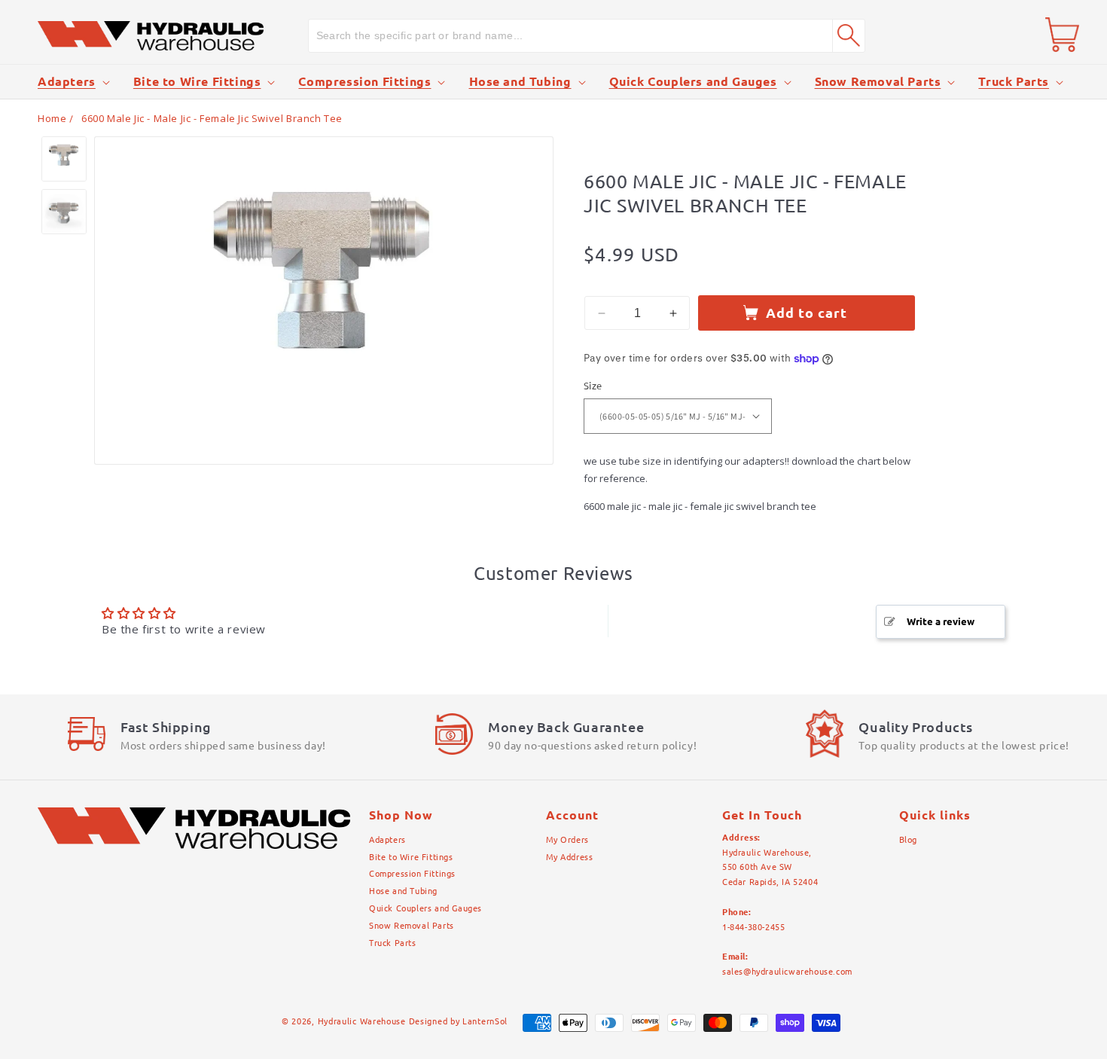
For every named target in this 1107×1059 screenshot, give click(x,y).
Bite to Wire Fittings (197, 81)
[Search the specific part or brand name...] (848, 35)
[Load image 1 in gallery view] (64, 159)
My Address (569, 857)
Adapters (67, 81)
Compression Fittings (364, 81)
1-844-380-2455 (753, 927)
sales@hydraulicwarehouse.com (787, 971)
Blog (908, 839)
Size (593, 385)
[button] (72, 82)
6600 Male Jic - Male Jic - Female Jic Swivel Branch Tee (212, 118)
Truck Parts (1013, 81)
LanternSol (485, 1021)
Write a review (940, 621)
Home (52, 118)
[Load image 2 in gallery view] (64, 211)
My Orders (567, 839)
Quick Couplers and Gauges (693, 81)
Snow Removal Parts (878, 81)
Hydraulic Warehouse (362, 1021)
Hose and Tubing (520, 81)
